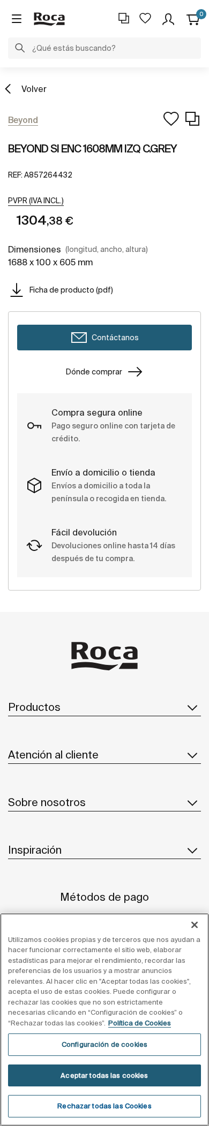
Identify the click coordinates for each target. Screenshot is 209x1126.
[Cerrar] (194, 925)
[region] (104, 1019)
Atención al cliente (53, 754)
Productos (34, 707)
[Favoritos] (145, 18)
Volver (34, 89)
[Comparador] (123, 18)
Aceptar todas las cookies (104, 1075)
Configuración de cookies (104, 1044)
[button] (19, 49)
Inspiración (35, 850)
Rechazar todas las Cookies (104, 1106)
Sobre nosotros (47, 802)
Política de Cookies (139, 1023)
